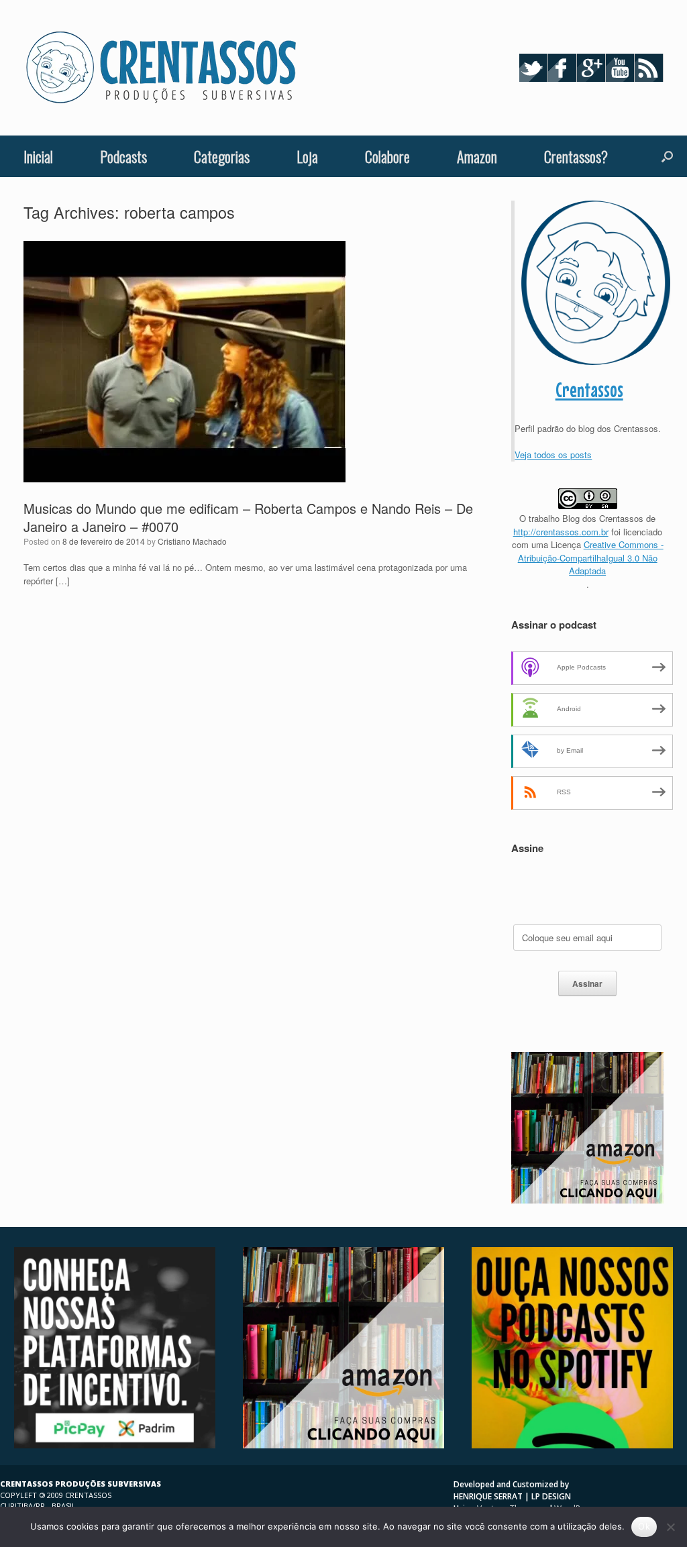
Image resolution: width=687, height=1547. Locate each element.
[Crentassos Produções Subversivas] (161, 67)
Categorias (222, 156)
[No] (670, 1527)
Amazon (477, 156)
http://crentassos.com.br (561, 531)
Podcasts (123, 156)
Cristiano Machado (192, 541)
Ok (644, 1526)
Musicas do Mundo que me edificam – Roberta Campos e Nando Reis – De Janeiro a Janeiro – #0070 (248, 517)
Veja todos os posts (553, 454)
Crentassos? (576, 156)
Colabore (387, 156)
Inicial (38, 156)
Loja (307, 156)
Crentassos (589, 389)
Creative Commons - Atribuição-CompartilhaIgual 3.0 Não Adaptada (591, 557)
